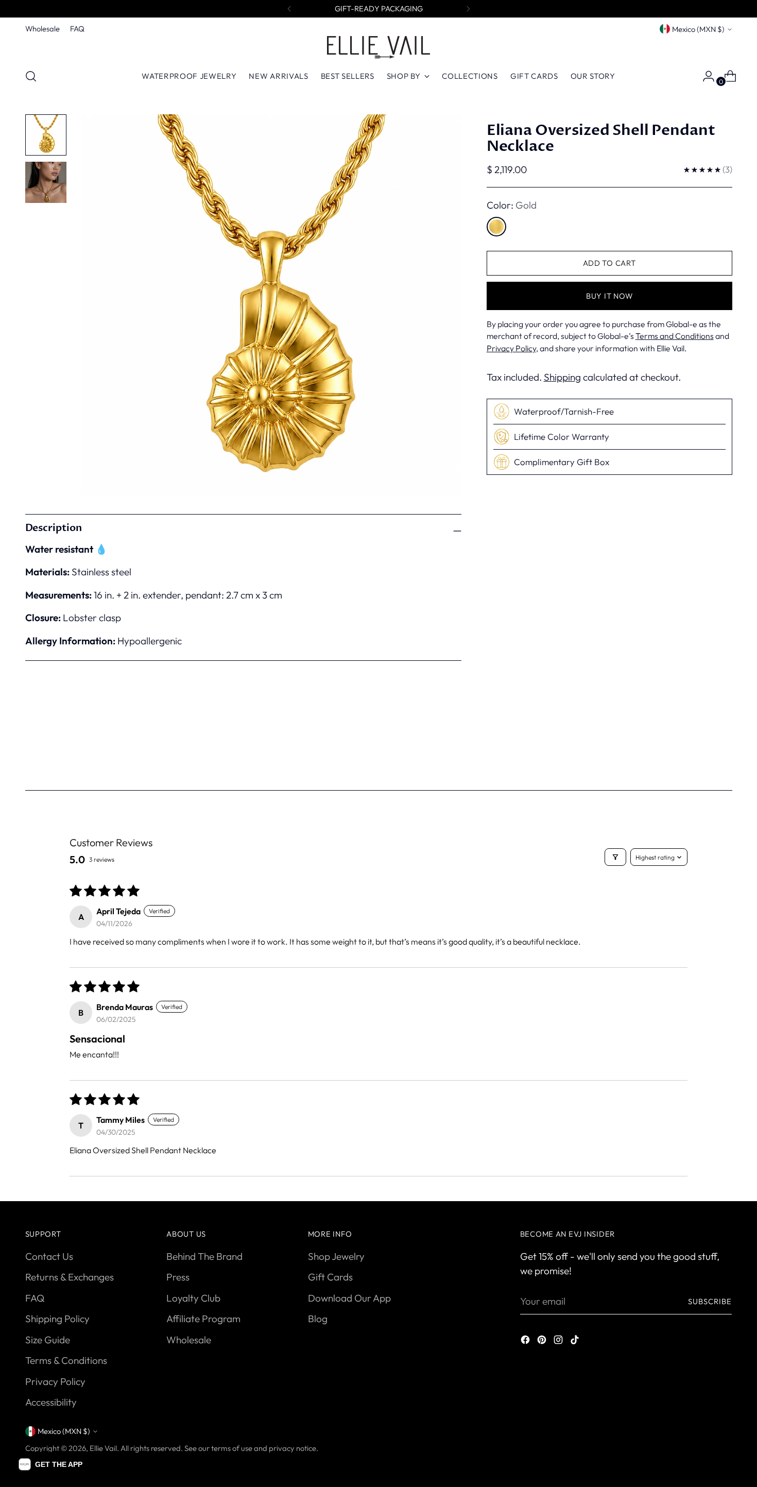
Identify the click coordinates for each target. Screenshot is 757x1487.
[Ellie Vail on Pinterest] (543, 1341)
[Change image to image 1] (45, 135)
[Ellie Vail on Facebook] (526, 1341)
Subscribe (710, 1301)
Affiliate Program (203, 1318)
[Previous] (289, 9)
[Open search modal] (31, 76)
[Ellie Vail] (378, 47)
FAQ (34, 1298)
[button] (50, 1464)
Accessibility (51, 1402)
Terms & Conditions (66, 1360)
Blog (318, 1318)
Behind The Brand (204, 1256)
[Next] (468, 9)
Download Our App (349, 1298)
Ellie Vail (103, 1448)
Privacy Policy (55, 1381)
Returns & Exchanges (69, 1277)
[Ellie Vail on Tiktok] (576, 1341)
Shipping (562, 377)
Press (178, 1277)
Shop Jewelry (336, 1256)
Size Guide (47, 1340)
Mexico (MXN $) (698, 29)
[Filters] (615, 857)
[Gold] (496, 226)
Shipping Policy (57, 1318)
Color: (512, 205)
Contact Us (49, 1256)
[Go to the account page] (704, 76)
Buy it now (609, 296)
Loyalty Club (193, 1298)
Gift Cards (330, 1277)
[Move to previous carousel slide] (700, 750)
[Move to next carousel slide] (723, 750)
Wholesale (188, 1340)
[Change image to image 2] (45, 182)
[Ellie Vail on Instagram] (559, 1341)
